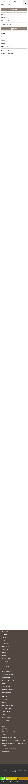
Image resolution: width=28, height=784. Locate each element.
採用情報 (4, 655)
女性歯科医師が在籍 (6, 671)
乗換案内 (24, 782)
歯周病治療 (4, 697)
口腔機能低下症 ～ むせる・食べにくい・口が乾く (13, 740)
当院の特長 (4, 634)
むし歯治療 (4, 699)
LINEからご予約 (5, 661)
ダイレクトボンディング (7, 708)
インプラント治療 (6, 711)
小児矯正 (4, 735)
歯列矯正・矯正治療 (6, 717)
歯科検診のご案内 (6, 751)
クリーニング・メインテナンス (9, 748)
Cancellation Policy (6, 667)
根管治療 (4, 702)
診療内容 (4, 637)
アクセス (10, 782)
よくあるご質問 (5, 643)
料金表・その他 (5, 646)
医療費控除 (3, 17)
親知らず (4, 726)
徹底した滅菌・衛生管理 (7, 689)
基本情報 (3, 40)
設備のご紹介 (4, 37)
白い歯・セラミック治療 (7, 705)
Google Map (17, 782)
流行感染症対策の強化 (7, 692)
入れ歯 (3, 714)
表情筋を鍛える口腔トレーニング (9, 737)
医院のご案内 (5, 649)
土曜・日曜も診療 (6, 686)
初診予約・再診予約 (6, 658)
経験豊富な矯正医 (6, 677)
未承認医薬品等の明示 (6, 24)
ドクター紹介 (5, 632)
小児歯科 (4, 723)
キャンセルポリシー (6, 664)
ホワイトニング (5, 720)
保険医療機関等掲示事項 (7, 53)
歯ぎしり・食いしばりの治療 (8, 732)
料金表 (2, 14)
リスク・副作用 (5, 21)
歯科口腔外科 (5, 729)
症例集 (3, 640)
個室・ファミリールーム (7, 674)
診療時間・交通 (5, 652)
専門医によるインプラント (8, 680)
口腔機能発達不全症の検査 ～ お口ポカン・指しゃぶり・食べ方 (14, 744)
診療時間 (3, 782)
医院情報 (3, 33)
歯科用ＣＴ (4, 683)
